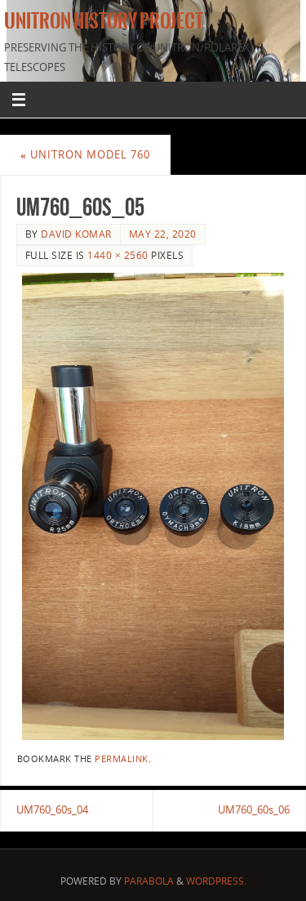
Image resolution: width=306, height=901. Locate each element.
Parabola (149, 881)
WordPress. (216, 881)
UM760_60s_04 (52, 810)
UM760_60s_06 (254, 810)
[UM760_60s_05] (153, 506)
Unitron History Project (103, 21)
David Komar (76, 234)
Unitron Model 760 (85, 155)
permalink (122, 759)
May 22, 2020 (163, 234)
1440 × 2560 (118, 255)
